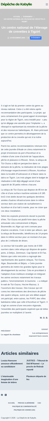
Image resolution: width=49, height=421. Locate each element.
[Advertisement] (24, 72)
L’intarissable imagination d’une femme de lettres (9, 379)
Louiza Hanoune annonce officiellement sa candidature (12, 364)
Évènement (35, 38)
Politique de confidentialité (24, 406)
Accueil (11, 403)
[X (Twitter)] (6, 395)
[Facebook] (2, 395)
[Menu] (47, 4)
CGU (39, 403)
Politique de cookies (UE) (24, 410)
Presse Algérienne (26, 403)
